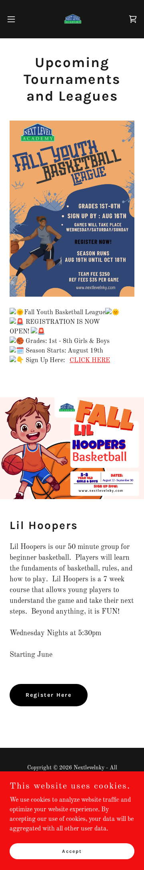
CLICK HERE (90, 360)
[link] (72, 19)
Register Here (49, 695)
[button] (13, 19)
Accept (72, 851)
